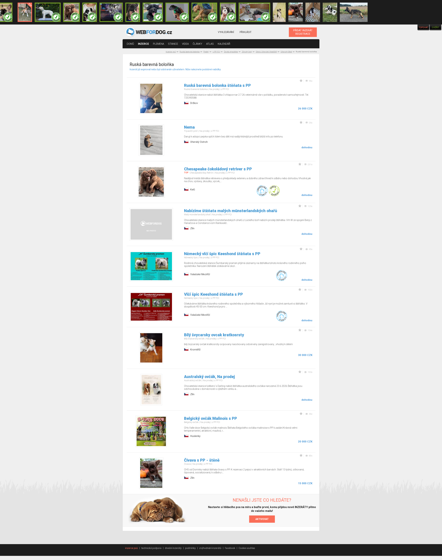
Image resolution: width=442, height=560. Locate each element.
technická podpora (151, 548)
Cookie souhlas (247, 548)
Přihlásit (246, 32)
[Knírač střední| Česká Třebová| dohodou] (111, 12)
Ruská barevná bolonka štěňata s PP (217, 85)
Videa (185, 43)
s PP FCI (216, 52)
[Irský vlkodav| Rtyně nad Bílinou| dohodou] (254, 12)
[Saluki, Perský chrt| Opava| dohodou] (48, 12)
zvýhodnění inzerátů (210, 548)
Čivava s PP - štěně (202, 460)
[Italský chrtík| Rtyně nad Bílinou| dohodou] (177, 12)
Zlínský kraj (247, 52)
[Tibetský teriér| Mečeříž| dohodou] (89, 12)
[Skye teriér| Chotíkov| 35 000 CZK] (153, 12)
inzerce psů (131, 548)
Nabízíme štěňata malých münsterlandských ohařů (230, 211)
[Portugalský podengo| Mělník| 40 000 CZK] (25, 12)
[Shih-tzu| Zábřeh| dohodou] (228, 12)
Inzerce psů (171, 52)
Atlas (210, 43)
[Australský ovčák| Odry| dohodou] (279, 12)
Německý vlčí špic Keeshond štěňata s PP (222, 254)
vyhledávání (226, 32)
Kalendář (224, 43)
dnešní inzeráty (173, 548)
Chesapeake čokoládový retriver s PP (218, 169)
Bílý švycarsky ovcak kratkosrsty (214, 335)
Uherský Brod (286, 52)
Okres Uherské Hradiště (266, 52)
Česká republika (231, 52)
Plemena (158, 43)
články (197, 43)
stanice (173, 43)
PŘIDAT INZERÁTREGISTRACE (303, 32)
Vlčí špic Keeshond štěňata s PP (213, 294)
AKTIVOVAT (262, 519)
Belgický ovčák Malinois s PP (210, 418)
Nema (189, 127)
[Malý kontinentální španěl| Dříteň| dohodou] (330, 12)
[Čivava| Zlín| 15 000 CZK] (295, 12)
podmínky (190, 548)
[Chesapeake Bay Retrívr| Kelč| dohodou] (71, 12)
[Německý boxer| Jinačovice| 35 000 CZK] (132, 12)
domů (130, 43)
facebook (230, 548)
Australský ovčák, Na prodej (209, 376)
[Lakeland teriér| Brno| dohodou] (204, 12)
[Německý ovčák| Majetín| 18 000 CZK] (354, 12)
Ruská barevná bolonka (190, 52)
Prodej (206, 52)
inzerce (143, 43)
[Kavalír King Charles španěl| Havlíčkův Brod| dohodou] (312, 12)
